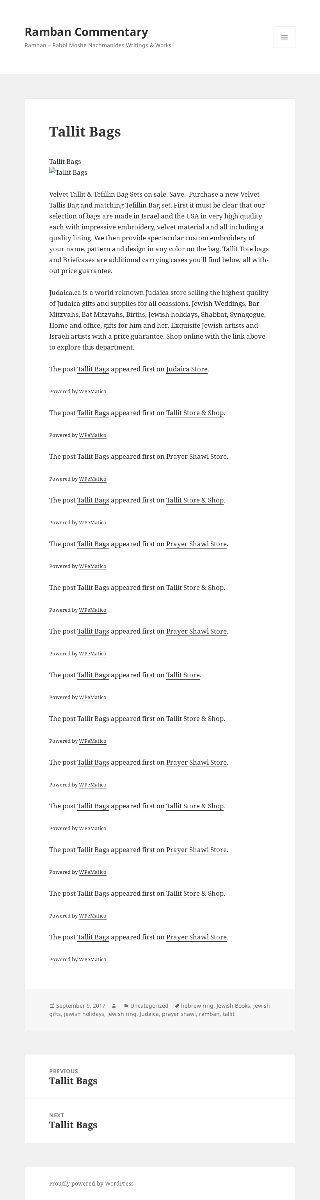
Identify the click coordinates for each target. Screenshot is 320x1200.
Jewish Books (233, 1005)
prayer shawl (179, 1013)
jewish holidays (84, 1013)
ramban (209, 1013)
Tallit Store (183, 674)
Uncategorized (149, 1005)
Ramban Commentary (86, 31)
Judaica (149, 1013)
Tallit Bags (65, 161)
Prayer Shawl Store (196, 456)
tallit (229, 1013)
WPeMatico (93, 391)
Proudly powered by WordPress (91, 1183)
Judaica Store (187, 368)
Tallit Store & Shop (195, 412)
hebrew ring (197, 1005)
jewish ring (122, 1013)
